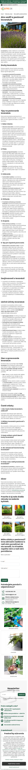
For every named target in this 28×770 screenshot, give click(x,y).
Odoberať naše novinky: (13, 690)
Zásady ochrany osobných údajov (14, 759)
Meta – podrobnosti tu (19, 749)
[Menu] (25, 8)
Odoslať (4, 580)
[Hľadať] (18, 8)
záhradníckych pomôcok (18, 490)
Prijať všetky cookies (14, 763)
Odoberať (21, 694)
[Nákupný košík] (21, 8)
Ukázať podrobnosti (14, 767)
